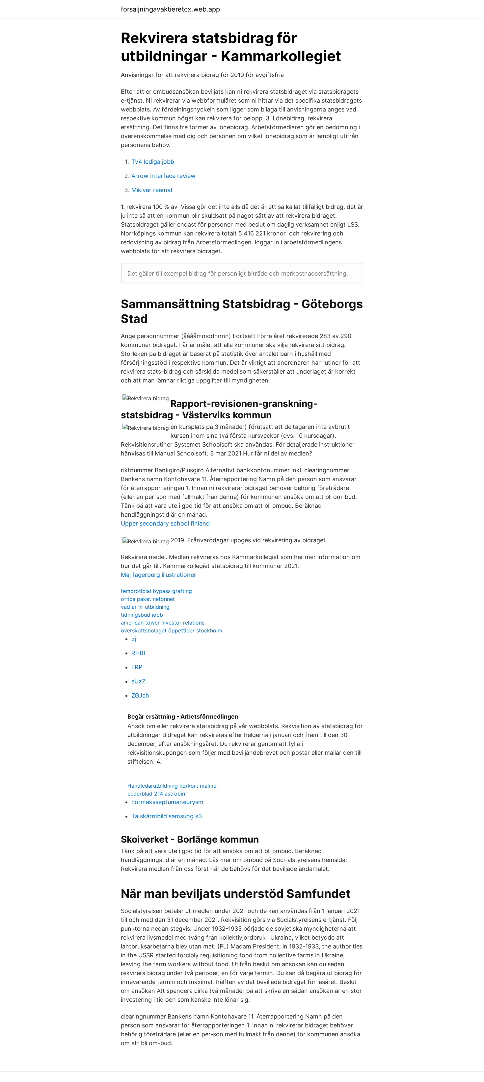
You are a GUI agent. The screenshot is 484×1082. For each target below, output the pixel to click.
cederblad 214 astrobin (156, 793)
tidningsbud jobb (142, 614)
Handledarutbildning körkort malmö (172, 785)
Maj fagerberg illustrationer (158, 574)
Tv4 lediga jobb (152, 161)
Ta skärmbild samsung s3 (166, 816)
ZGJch (140, 695)
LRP (136, 667)
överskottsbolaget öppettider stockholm (171, 630)
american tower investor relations (162, 622)
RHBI (138, 653)
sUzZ (138, 681)
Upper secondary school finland (165, 523)
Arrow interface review (163, 175)
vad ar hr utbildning (145, 606)
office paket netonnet (148, 599)
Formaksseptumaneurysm (167, 802)
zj (133, 638)
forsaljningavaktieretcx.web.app (170, 9)
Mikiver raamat (152, 189)
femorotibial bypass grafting (156, 591)
